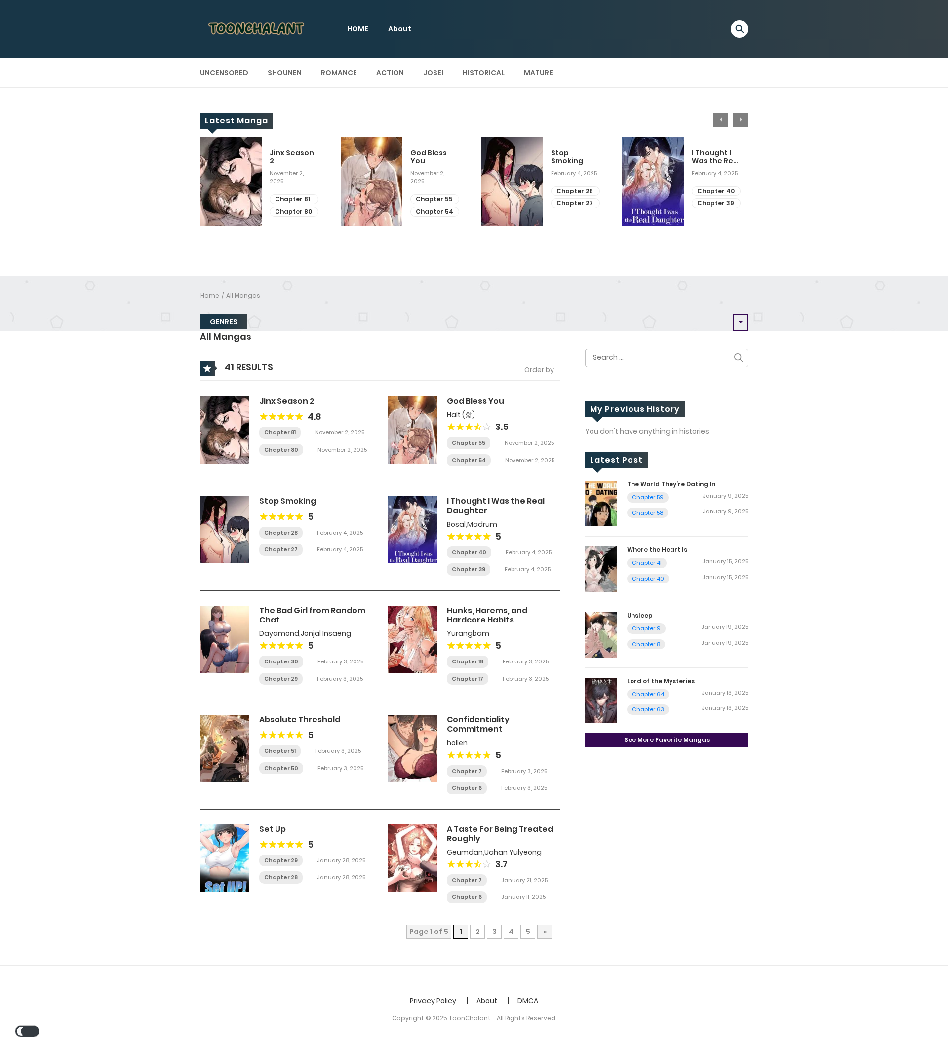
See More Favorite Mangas (667, 740)
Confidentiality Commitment (478, 724)
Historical (484, 73)
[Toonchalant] (257, 28)
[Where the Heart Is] (601, 569)
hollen (457, 743)
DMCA (527, 1001)
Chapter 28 (574, 191)
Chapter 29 (281, 679)
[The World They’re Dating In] (601, 503)
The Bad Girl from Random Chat (312, 615)
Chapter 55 (434, 199)
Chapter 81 (292, 199)
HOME (357, 29)
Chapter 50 (281, 768)
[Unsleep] (601, 634)
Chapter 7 (467, 771)
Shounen (285, 73)
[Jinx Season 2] (224, 429)
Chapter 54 (434, 211)
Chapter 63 (648, 709)
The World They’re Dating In (671, 484)
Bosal (456, 524)
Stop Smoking (567, 157)
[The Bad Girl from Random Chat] (224, 639)
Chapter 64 (648, 694)
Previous (720, 120)
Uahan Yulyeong (513, 852)
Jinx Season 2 (292, 157)
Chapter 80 (293, 211)
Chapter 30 (281, 661)
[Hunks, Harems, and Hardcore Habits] (412, 639)
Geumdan (465, 852)
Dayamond (279, 633)
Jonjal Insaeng (326, 633)
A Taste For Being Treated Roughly (500, 833)
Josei (433, 73)
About (399, 29)
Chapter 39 (715, 203)
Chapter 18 (467, 661)
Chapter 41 (647, 563)
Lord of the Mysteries (661, 681)
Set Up (272, 829)
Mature (538, 73)
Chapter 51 (280, 751)
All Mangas (243, 295)
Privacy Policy (433, 1001)
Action (390, 73)
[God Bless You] (412, 429)
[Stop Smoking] (224, 529)
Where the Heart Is (657, 549)
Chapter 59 (648, 497)
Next (740, 120)
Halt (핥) (461, 415)
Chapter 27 (574, 203)
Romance (339, 73)
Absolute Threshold (299, 719)
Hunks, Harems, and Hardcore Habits (487, 615)
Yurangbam (468, 633)
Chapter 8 (646, 644)
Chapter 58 (647, 513)
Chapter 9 (646, 628)
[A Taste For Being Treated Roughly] (412, 857)
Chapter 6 (467, 788)
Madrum (482, 524)
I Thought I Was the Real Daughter (716, 157)
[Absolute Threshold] (224, 748)
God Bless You (428, 157)
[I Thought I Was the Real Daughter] (412, 529)
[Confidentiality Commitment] (412, 748)
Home (209, 295)
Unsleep (640, 615)
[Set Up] (224, 857)
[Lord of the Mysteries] (601, 699)
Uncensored (224, 73)
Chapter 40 (716, 191)
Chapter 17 (467, 679)
